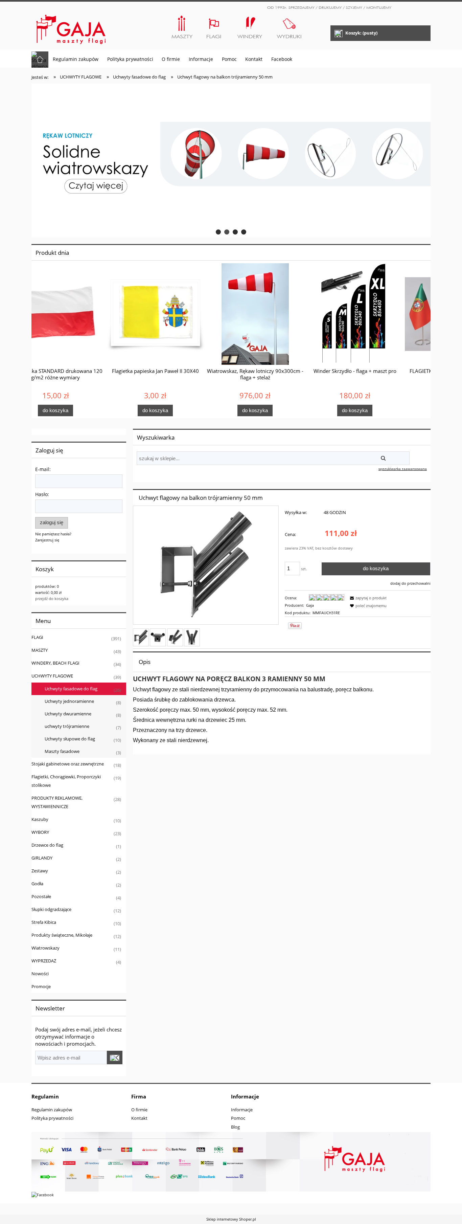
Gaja (310, 605)
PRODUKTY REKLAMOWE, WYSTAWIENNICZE (57, 802)
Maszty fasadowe (62, 751)
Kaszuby (39, 819)
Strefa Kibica (43, 922)
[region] (231, 161)
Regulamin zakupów (51, 1110)
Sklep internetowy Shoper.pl (231, 1219)
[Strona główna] (71, 26)
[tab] (218, 232)
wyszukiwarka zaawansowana (402, 468)
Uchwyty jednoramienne (69, 701)
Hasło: (42, 494)
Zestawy (39, 871)
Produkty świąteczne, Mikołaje (61, 935)
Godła (37, 884)
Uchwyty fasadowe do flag (71, 689)
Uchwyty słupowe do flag (70, 739)
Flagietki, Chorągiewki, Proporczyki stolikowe (66, 781)
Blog (235, 1127)
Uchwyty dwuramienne (68, 714)
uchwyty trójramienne (67, 726)
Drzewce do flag (47, 845)
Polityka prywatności (52, 1118)
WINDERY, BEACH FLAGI (55, 663)
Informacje (242, 1110)
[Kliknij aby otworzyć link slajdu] (231, 161)
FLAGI (37, 637)
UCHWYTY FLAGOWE (52, 676)
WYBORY (40, 832)
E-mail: (43, 469)
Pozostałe (41, 896)
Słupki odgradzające (51, 909)
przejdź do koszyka (51, 598)
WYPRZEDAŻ (43, 961)
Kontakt (139, 1118)
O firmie (139, 1110)
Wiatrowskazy (45, 948)
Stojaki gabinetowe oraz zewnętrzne (67, 764)
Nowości (40, 974)
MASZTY (39, 650)
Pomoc (238, 1118)
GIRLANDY (41, 858)
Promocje (41, 986)
